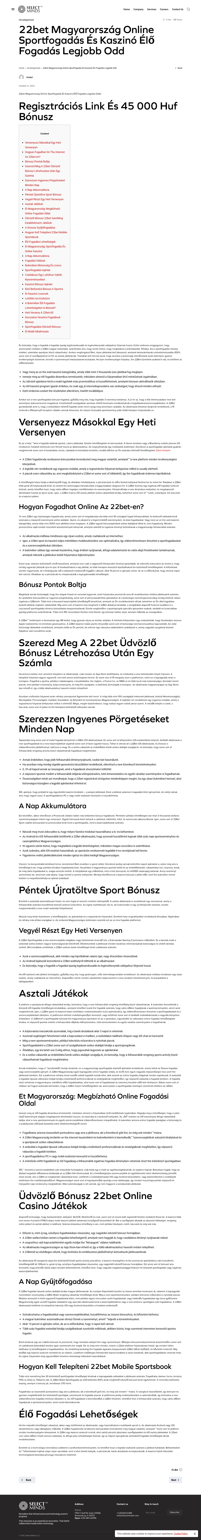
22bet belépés (163, 450)
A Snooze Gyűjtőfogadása (40, 227)
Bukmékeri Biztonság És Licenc (43, 265)
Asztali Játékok (34, 204)
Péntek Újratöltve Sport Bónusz (43, 194)
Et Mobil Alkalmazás (37, 331)
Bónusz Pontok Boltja (37, 161)
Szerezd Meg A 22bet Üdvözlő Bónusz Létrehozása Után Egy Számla (42, 170)
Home (21, 68)
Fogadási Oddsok (35, 260)
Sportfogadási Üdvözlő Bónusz (43, 326)
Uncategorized (33, 68)
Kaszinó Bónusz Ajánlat (38, 284)
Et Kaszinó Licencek (36, 293)
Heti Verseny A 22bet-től (39, 312)
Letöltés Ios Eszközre (37, 298)
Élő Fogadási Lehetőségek (40, 241)
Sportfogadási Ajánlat (37, 270)
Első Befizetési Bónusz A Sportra (44, 289)
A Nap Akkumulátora (37, 190)
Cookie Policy (181, 1533)
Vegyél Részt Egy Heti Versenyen (44, 199)
